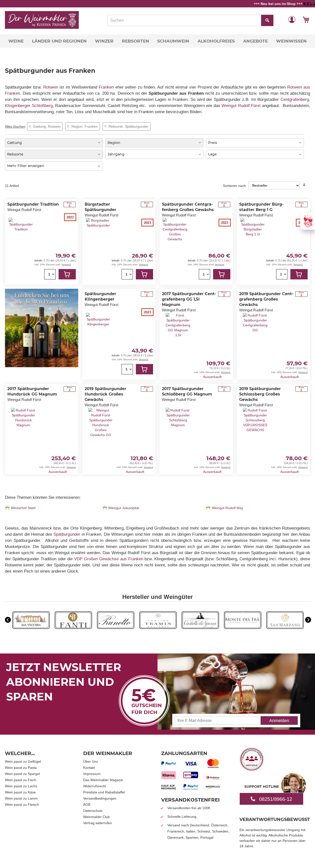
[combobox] (190, 20)
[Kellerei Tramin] (158, 628)
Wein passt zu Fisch (20, 780)
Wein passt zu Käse (20, 792)
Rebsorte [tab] (15, 154)
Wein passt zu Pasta (21, 768)
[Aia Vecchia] (31, 628)
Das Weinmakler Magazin (103, 780)
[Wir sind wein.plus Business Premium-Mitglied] (251, 770)
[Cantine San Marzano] (285, 628)
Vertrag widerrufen (97, 823)
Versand (66, 264)
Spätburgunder (66, 534)
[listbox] (63, 217)
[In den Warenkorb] (67, 274)
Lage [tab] (212, 154)
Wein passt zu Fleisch (22, 804)
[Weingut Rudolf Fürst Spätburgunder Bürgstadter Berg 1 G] (252, 251)
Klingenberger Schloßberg (29, 105)
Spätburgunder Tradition (33, 204)
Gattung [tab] (14, 142)
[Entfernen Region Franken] (68, 126)
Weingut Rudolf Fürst (241, 105)
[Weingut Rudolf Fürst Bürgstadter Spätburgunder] (98, 251)
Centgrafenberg (295, 99)
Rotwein (50, 87)
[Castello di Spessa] (200, 628)
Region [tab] (114, 142)
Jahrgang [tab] (116, 154)
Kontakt (89, 768)
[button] (292, 19)
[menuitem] (16, 41)
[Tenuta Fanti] (73, 628)
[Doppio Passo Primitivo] (242, 628)
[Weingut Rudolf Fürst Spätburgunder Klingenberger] (98, 343)
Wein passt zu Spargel (22, 774)
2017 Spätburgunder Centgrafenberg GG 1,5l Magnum (189, 299)
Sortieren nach (234, 185)
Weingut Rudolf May (227, 508)
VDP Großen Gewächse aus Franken (108, 559)
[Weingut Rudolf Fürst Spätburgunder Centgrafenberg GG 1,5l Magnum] (178, 346)
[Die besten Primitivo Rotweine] (41, 366)
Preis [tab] (212, 142)
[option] (31, 620)
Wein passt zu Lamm (21, 798)
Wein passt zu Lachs (21, 786)
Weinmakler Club (96, 817)
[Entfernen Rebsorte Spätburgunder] (105, 126)
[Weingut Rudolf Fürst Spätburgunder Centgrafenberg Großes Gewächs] (175, 251)
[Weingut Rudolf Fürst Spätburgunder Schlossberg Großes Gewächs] (255, 441)
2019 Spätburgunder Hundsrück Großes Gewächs (105, 394)
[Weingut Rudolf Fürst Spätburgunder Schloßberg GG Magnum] (178, 438)
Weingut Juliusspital (123, 508)
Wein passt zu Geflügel (23, 761)
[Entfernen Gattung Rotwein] (30, 126)
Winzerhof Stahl (23, 508)
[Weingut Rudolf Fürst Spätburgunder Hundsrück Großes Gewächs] (101, 441)
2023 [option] (70, 217)
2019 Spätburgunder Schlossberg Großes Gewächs (260, 394)
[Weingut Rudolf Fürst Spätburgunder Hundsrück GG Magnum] (23, 438)
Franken (106, 87)
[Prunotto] (115, 628)
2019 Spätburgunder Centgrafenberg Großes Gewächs (266, 299)
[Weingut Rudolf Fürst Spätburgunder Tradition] (20, 248)
